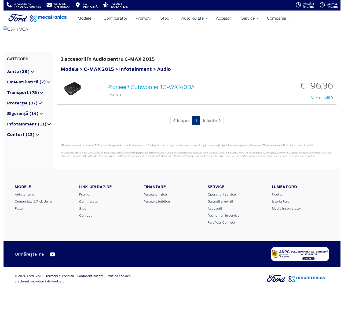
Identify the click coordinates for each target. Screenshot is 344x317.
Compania (277, 18)
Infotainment (136, 69)
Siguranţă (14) (23, 113)
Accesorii (224, 18)
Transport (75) (23, 92)
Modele (85, 18)
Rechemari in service (224, 215)
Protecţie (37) (23, 103)
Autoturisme (24, 194)
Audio (164, 69)
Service (248, 18)
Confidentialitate (90, 276)
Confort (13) (21, 134)
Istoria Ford (280, 201)
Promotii (144, 18)
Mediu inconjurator (286, 208)
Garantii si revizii (220, 201)
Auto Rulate (193, 18)
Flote (19, 208)
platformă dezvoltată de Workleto (40, 281)
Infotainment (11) (27, 124)
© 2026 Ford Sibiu (29, 276)
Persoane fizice (155, 194)
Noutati (278, 194)
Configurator (115, 18)
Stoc (165, 18)
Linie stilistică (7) (27, 82)
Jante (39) (19, 71)
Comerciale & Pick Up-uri (34, 201)
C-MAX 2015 (99, 69)
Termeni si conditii (59, 276)
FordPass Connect (221, 222)
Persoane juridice (156, 201)
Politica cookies (118, 276)
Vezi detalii (321, 98)
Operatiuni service (222, 194)
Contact (85, 215)
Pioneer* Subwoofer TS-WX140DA (151, 87)
